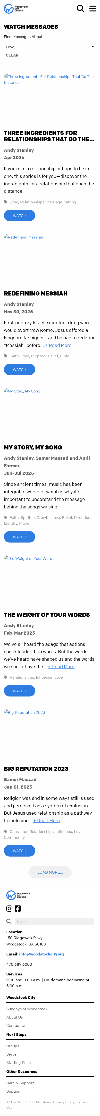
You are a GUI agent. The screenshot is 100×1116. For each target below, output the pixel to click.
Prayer (25, 523)
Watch (19, 215)
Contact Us (16, 1025)
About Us (14, 1017)
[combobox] (50, 46)
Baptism (14, 1091)
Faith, (15, 355)
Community (14, 837)
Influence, (44, 677)
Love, (14, 202)
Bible (64, 355)
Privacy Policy (64, 1102)
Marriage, (54, 202)
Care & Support (20, 1082)
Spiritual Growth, (35, 517)
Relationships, (32, 202)
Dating (70, 202)
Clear (12, 55)
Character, (19, 831)
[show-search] (78, 8)
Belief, (53, 355)
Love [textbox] (10, 46)
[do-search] (54, 921)
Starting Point (18, 1062)
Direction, (82, 517)
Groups (12, 1045)
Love (58, 677)
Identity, (11, 523)
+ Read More (58, 345)
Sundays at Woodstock (26, 1008)
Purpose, (39, 355)
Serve (11, 1054)
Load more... (50, 872)
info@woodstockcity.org (41, 954)
